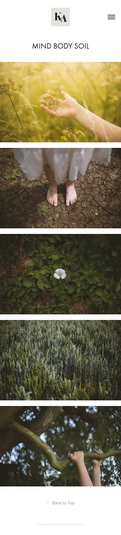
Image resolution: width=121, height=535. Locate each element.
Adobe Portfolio (71, 524)
